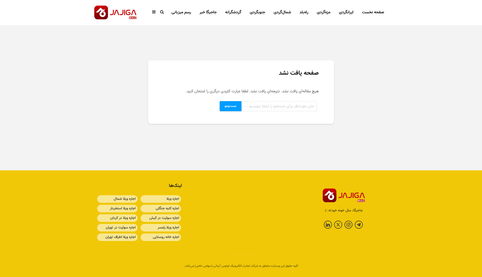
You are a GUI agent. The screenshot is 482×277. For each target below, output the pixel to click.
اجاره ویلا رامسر (168, 227)
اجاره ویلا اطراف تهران (120, 237)
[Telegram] (359, 225)
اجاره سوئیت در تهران (121, 227)
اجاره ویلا (172, 199)
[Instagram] (348, 225)
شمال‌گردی (282, 12)
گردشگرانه (233, 12)
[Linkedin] (328, 225)
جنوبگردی (257, 12)
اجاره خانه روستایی (166, 237)
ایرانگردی (346, 12)
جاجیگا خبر (208, 12)
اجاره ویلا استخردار (123, 208)
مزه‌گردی (323, 12)
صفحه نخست (373, 12)
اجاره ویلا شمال (125, 199)
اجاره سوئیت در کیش (164, 218)
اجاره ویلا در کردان (123, 218)
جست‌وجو (230, 106)
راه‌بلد (303, 12)
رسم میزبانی (181, 12)
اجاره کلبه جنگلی (167, 208)
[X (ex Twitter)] (338, 225)
